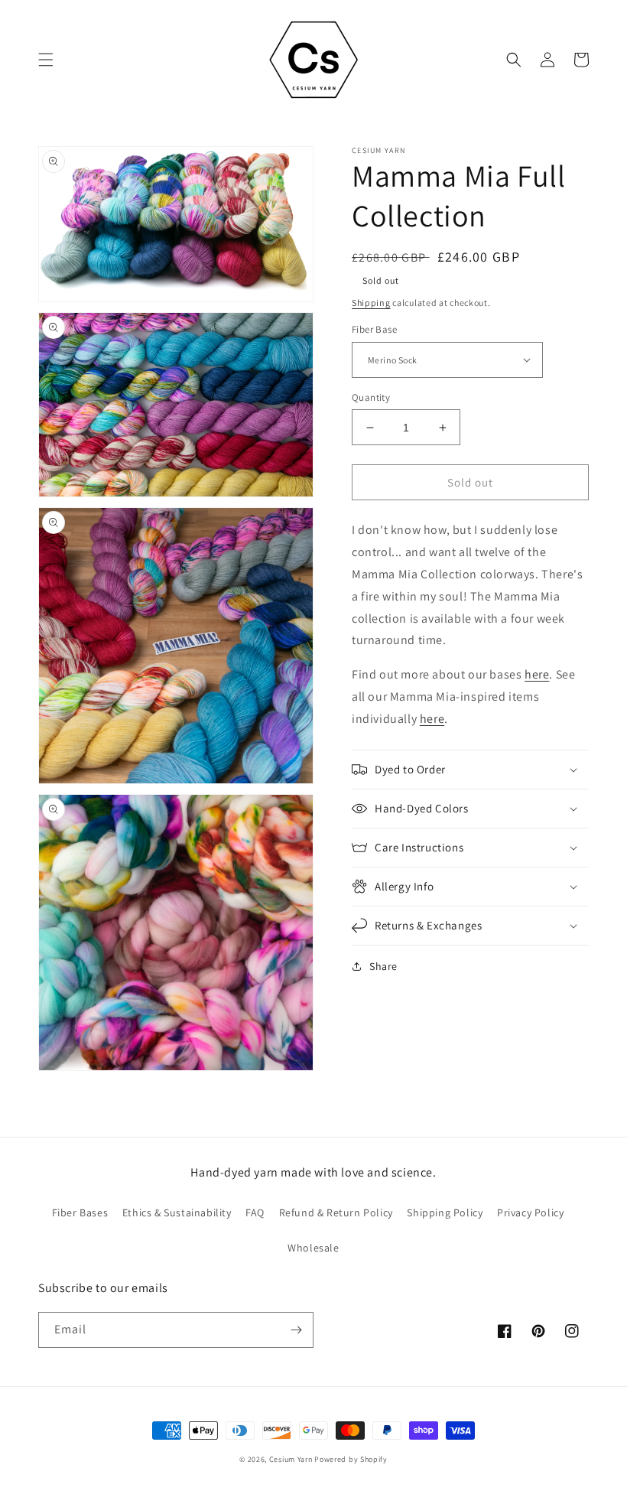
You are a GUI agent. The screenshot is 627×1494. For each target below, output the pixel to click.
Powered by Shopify (351, 1459)
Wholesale (313, 1248)
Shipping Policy (444, 1212)
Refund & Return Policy (336, 1212)
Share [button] (383, 966)
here (432, 719)
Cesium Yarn (291, 1459)
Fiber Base (374, 329)
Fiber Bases (80, 1212)
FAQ (255, 1212)
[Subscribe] (296, 1330)
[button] (46, 59)
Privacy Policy (530, 1212)
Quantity (371, 397)
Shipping (371, 302)
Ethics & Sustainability (177, 1212)
